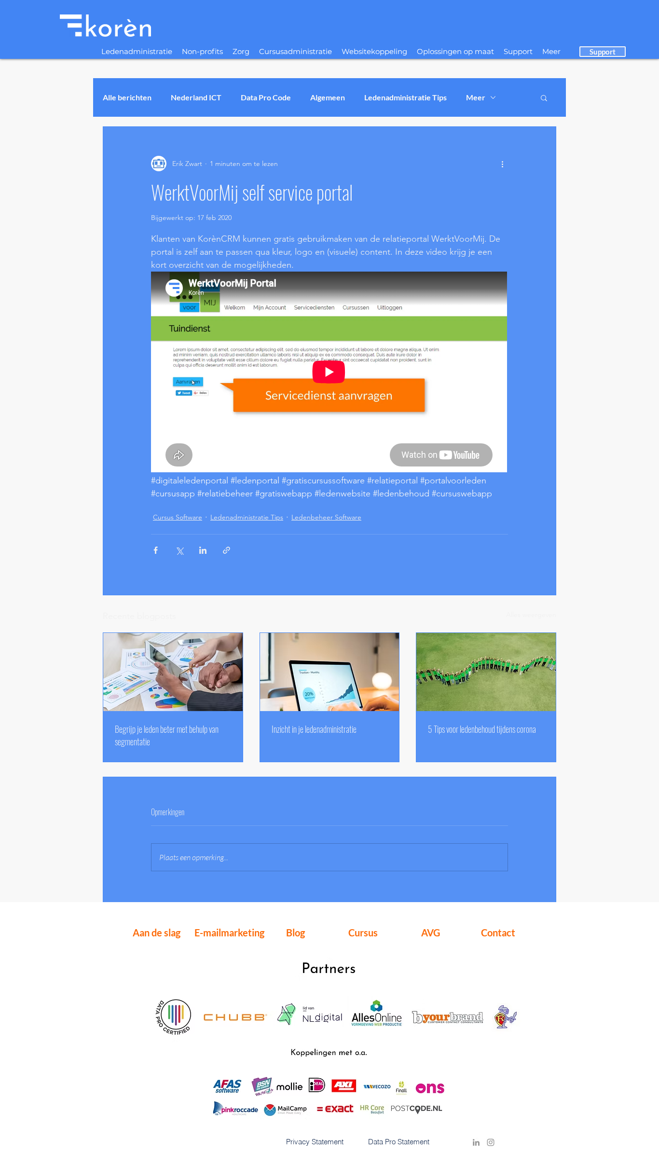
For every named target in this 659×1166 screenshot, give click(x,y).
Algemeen (327, 97)
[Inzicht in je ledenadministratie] (329, 672)
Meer (475, 97)
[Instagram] (490, 1142)
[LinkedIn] (476, 1142)
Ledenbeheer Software (326, 517)
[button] (544, 97)
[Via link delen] (226, 550)
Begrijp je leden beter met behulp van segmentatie (167, 735)
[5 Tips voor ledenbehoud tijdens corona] (486, 672)
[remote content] (329, 373)
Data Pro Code (266, 97)
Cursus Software (177, 517)
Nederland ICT (196, 97)
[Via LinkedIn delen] (202, 550)
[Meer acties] (502, 163)
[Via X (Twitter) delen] (179, 550)
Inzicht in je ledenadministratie (314, 729)
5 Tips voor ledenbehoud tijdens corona (482, 729)
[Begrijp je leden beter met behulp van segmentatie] (173, 672)
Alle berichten (127, 97)
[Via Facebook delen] (155, 550)
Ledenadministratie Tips (405, 97)
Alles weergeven (531, 614)
